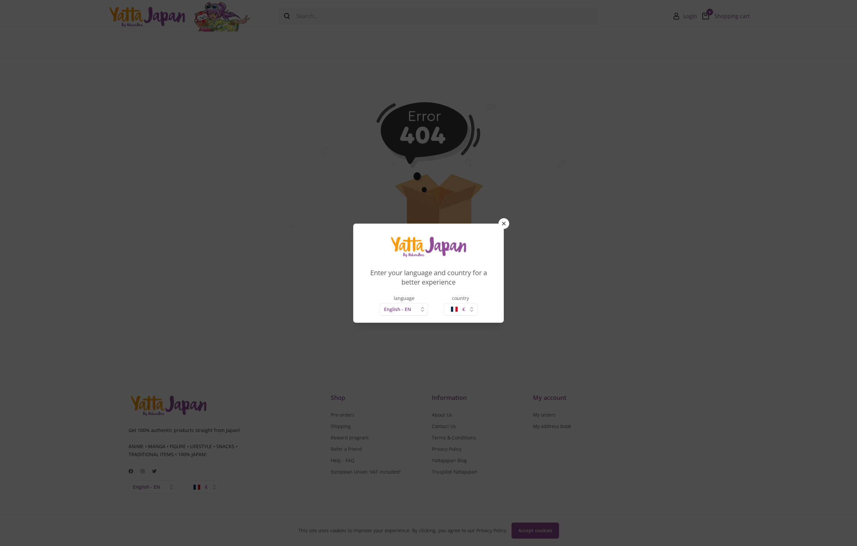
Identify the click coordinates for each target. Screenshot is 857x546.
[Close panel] (503, 223)
